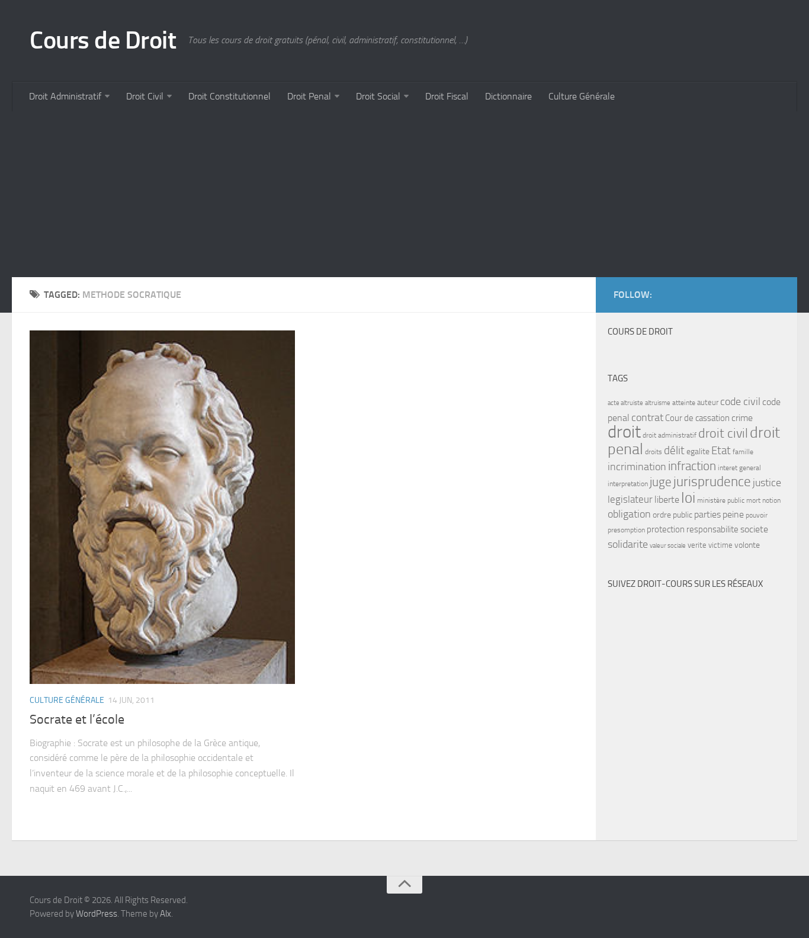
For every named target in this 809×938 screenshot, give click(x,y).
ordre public (672, 515)
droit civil (723, 433)
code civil (740, 401)
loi (688, 498)
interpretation (628, 484)
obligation (629, 514)
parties (707, 514)
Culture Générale (581, 96)
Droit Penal (309, 96)
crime (742, 417)
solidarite (628, 544)
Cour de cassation (697, 418)
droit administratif (669, 435)
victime (720, 545)
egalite (698, 451)
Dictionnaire (508, 96)
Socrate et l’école (77, 719)
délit (674, 450)
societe (754, 529)
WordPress (96, 913)
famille (743, 452)
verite (697, 545)
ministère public (720, 500)
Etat (721, 450)
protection (666, 529)
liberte (666, 499)
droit (624, 432)
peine (733, 514)
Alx (165, 913)
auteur (707, 402)
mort (753, 500)
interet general (739, 468)
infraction (692, 465)
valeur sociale (668, 546)
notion (771, 500)
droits (653, 452)
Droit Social (378, 96)
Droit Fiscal (446, 96)
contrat (647, 417)
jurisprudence (712, 482)
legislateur (630, 499)
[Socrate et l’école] (162, 507)
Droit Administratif (65, 96)
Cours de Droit (103, 40)
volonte (747, 545)
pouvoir (757, 515)
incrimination (637, 467)
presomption (626, 530)
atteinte (683, 403)
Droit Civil (144, 96)
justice (767, 483)
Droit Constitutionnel (229, 96)
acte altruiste (625, 403)
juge (661, 481)
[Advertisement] (367, 194)
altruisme (657, 403)
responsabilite (712, 529)
